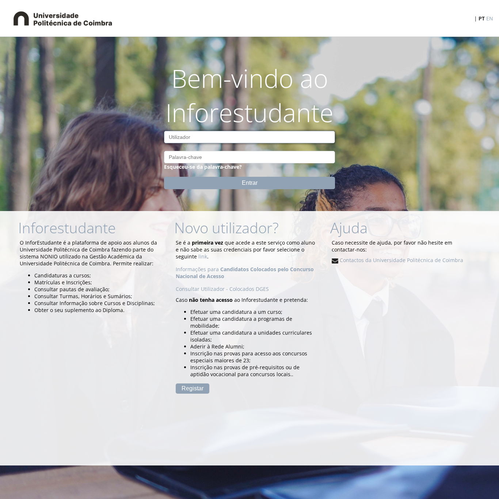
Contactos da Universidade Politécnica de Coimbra (400, 260)
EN (489, 18)
